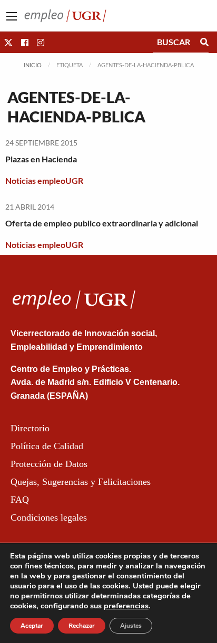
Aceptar (32, 625)
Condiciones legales (49, 517)
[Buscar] (204, 42)
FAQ (20, 499)
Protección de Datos (49, 464)
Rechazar (81, 625)
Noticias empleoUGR (44, 180)
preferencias (126, 605)
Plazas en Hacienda (41, 159)
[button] (8, 42)
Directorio (30, 428)
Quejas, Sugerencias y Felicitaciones (81, 481)
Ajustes (131, 625)
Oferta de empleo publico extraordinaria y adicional (101, 223)
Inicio (33, 64)
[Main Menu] (11, 16)
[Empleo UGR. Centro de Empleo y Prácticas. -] (65, 14)
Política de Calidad (47, 446)
